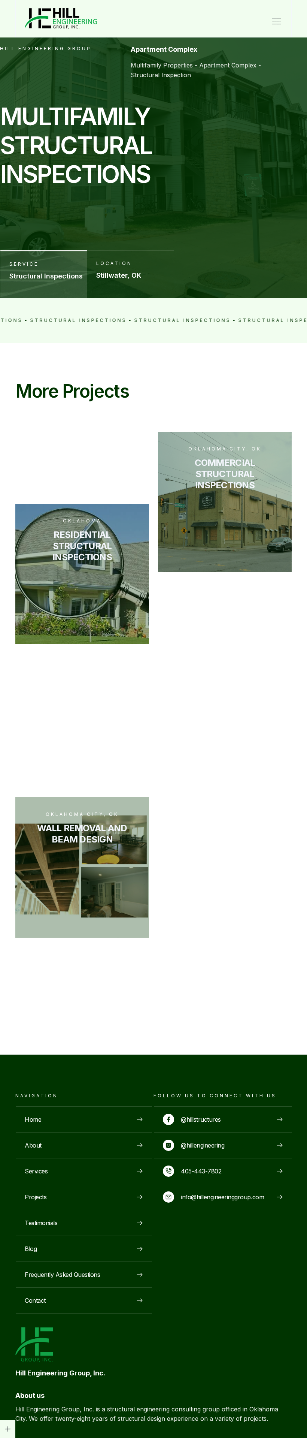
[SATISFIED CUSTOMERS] (7, 1429)
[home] (53, 18)
